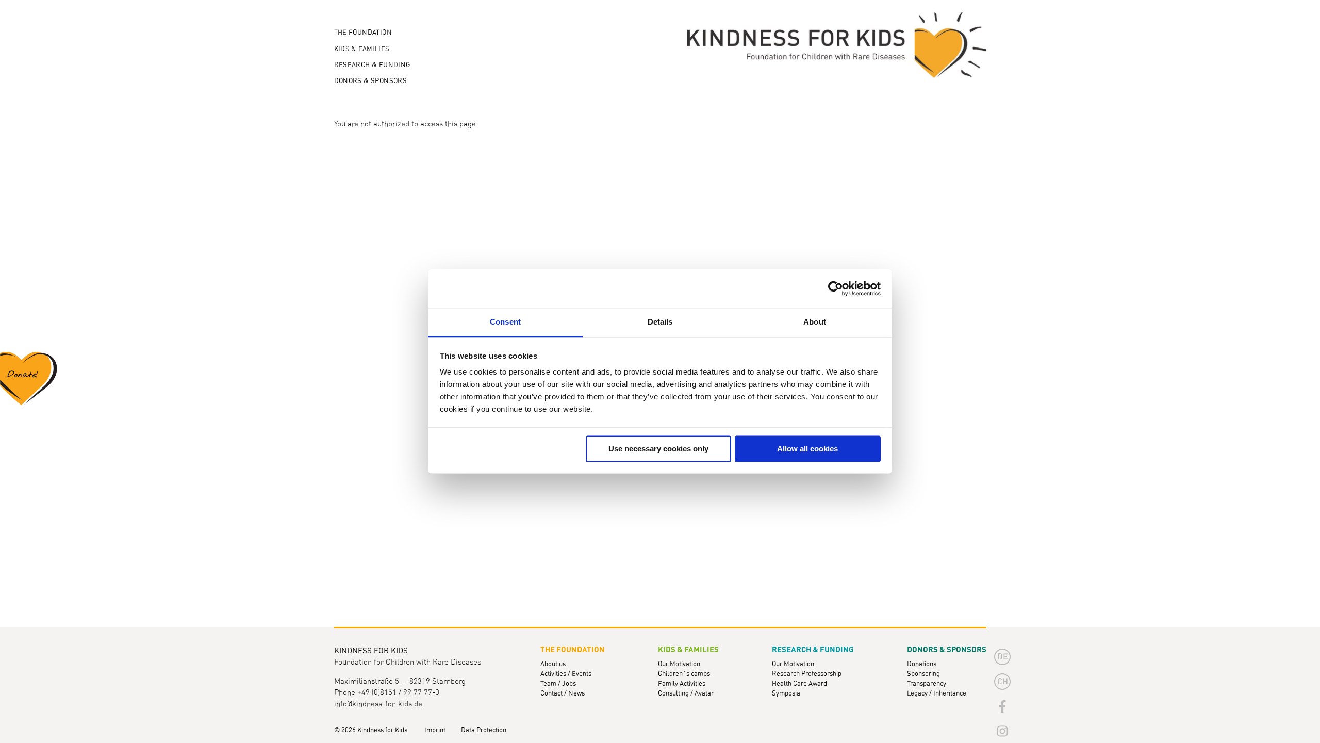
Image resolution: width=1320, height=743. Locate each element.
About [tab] (814, 321)
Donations (921, 664)
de (1002, 657)
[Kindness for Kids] (836, 45)
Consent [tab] (505, 321)
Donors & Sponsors (370, 81)
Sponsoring (923, 674)
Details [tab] (660, 321)
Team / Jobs (558, 684)
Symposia (786, 693)
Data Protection (483, 730)
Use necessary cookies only (658, 448)
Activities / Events (565, 674)
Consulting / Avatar (686, 693)
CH (1002, 681)
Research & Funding (372, 65)
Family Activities (681, 684)
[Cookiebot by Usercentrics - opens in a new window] (835, 288)
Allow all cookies (807, 448)
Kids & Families (362, 49)
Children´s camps (684, 674)
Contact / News (562, 693)
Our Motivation (679, 664)
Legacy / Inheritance (936, 693)
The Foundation (363, 32)
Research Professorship (807, 674)
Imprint (435, 730)
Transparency (926, 684)
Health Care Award (799, 684)
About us (553, 664)
